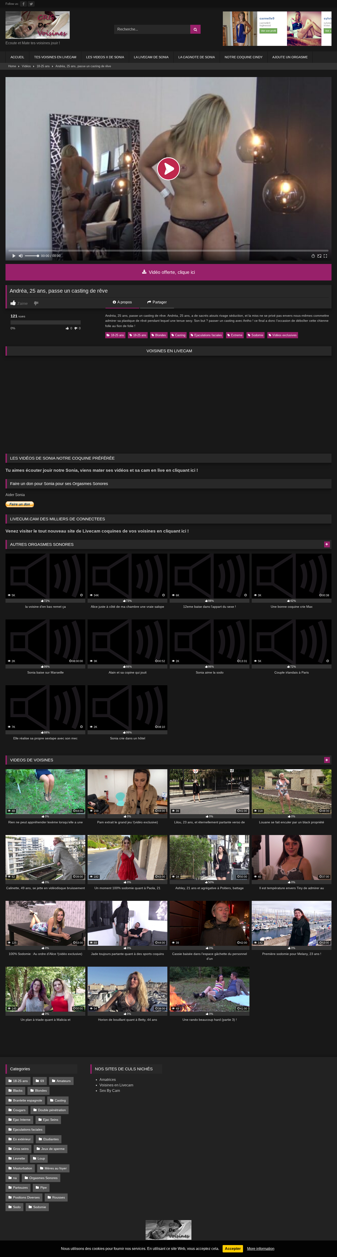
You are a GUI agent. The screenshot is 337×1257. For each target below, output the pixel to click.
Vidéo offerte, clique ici (171, 272)
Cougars (19, 1110)
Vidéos (26, 66)
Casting (180, 335)
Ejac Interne (21, 1119)
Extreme (236, 335)
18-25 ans (43, 66)
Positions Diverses (26, 1197)
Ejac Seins (50, 1119)
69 (42, 1081)
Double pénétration (52, 1110)
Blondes (160, 335)
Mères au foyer (56, 1168)
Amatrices (107, 1080)
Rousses (58, 1197)
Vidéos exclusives (284, 335)
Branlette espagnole (27, 1100)
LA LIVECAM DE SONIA (151, 57)
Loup (41, 1158)
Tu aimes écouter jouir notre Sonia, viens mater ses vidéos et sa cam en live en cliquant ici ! (102, 470)
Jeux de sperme (53, 1149)
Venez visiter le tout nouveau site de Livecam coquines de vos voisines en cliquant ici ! (97, 531)
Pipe (43, 1187)
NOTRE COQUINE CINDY (243, 57)
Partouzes (20, 1187)
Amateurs (64, 1081)
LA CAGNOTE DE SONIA (196, 57)
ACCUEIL (17, 57)
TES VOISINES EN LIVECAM (55, 57)
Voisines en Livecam (116, 1085)
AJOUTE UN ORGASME (290, 57)
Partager (159, 302)
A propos (124, 302)
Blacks (17, 1090)
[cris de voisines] (38, 25)
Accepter (233, 1249)
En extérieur (22, 1139)
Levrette (19, 1158)
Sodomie (257, 335)
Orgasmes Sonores (43, 1178)
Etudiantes (51, 1139)
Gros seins (21, 1149)
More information (260, 1249)
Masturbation (22, 1168)
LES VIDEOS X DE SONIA (105, 57)
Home (12, 66)
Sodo (17, 1207)
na (15, 1178)
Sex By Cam (109, 1091)
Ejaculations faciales (208, 335)
